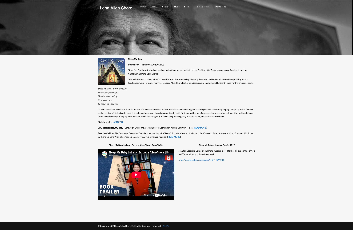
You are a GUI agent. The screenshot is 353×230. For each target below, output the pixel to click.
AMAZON (118, 122)
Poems (187, 7)
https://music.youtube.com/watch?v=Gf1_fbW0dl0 (201, 160)
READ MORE (200, 127)
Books (165, 7)
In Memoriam (203, 7)
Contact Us (220, 7)
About (153, 7)
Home (143, 7)
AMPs (166, 226)
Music (177, 7)
